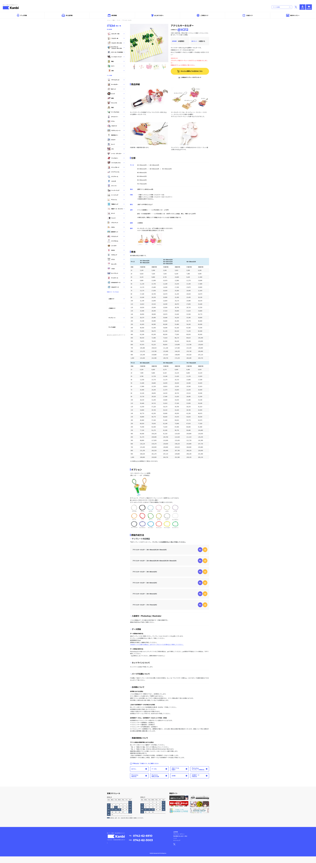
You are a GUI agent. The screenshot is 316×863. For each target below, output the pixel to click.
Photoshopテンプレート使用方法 (198, 768)
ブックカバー (114, 158)
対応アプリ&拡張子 (175, 768)
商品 (114, 20)
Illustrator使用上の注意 (155, 775)
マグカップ (114, 255)
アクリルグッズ (115, 80)
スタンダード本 (115, 34)
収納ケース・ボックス (117, 209)
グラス (113, 259)
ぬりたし (133, 769)
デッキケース (114, 278)
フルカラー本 (114, 38)
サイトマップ (176, 840)
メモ (112, 149)
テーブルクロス (115, 112)
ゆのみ (113, 250)
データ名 (154, 769)
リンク (175, 838)
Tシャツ (113, 218)
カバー (113, 66)
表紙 (112, 61)
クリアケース (114, 176)
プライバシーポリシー (179, 834)
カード (113, 144)
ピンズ (113, 93)
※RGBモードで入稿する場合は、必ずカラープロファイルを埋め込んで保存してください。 (157, 644)
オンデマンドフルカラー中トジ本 (116, 47)
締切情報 (114, 15)
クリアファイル (115, 172)
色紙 (112, 107)
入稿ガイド (249, 15)
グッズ (118, 20)
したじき (113, 181)
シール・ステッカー (116, 153)
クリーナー (114, 186)
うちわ (113, 268)
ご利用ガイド (204, 15)
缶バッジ (113, 89)
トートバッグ (114, 195)
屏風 (112, 98)
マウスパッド (114, 236)
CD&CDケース (115, 287)
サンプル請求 (112, 327)
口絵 (112, 70)
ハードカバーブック (116, 57)
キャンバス (114, 103)
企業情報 (175, 832)
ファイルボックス (115, 163)
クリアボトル (114, 241)
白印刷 (173, 776)
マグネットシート (115, 130)
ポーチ (113, 213)
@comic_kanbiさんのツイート (116, 335)
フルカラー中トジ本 (116, 43)
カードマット (114, 273)
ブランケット (114, 222)
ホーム (108, 20)
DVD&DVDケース (115, 282)
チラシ (113, 121)
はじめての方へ (159, 15)
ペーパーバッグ (115, 190)
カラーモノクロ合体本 (117, 52)
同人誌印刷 (69, 15)
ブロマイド (114, 126)
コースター (114, 245)
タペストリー (114, 116)
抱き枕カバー (114, 135)
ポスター (113, 139)
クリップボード (115, 167)
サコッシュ (114, 199)
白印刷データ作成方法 (195, 775)
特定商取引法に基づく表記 (180, 836)
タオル (113, 227)
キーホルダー (114, 84)
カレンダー (114, 264)
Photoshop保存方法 (134, 775)
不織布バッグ (114, 204)
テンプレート (112, 317)
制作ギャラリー (295, 15)
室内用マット (114, 232)
